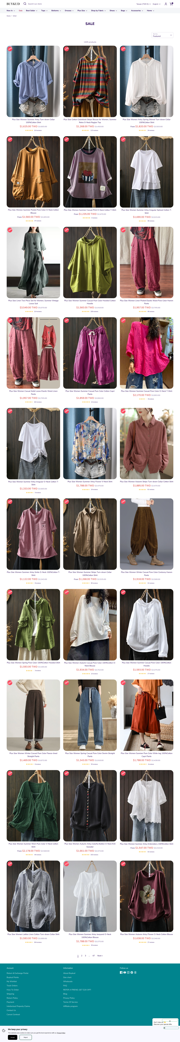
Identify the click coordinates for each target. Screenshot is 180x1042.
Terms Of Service (70, 1002)
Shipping (10, 994)
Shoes (112, 10)
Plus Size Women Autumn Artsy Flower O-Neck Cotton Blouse (146, 934)
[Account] (166, 4)
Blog (65, 994)
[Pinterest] (132, 972)
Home (149, 10)
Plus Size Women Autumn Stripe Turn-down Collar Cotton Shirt (146, 481)
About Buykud (69, 973)
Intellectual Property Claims (18, 1006)
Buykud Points (13, 977)
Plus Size (81, 10)
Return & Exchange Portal (17, 973)
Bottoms (55, 10)
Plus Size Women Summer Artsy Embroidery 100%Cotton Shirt (146, 844)
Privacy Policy (69, 998)
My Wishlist (12, 981)
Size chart (67, 977)
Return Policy (12, 998)
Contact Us (11, 1010)
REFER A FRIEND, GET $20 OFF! (77, 990)
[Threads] (135, 972)
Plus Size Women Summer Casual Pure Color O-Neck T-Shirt (146, 391)
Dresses (68, 10)
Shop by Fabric (97, 10)
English (155, 4)
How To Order (13, 990)
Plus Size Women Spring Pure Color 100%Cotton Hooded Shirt (33, 662)
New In (10, 10)
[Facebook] (121, 972)
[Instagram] (128, 972)
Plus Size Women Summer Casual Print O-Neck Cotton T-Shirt (90, 210)
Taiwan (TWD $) (142, 4)
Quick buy (33, 113)
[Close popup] (170, 1020)
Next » (100, 955)
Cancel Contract (13, 1014)
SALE (14, 16)
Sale (20, 10)
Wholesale (67, 981)
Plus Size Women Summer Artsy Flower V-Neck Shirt (90, 481)
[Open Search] (25, 4)
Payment (10, 1002)
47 (93, 955)
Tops (43, 10)
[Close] (171, 1028)
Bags (123, 10)
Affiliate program (70, 1006)
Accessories (136, 10)
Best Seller (31, 10)
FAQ (65, 985)
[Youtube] (124, 972)
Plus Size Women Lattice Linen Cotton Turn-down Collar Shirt (33, 934)
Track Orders (12, 985)
